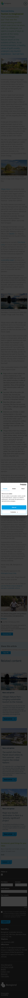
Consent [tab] (5, 488)
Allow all (14, 507)
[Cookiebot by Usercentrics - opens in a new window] (20, 485)
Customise (13, 512)
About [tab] (23, 488)
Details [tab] (14, 488)
